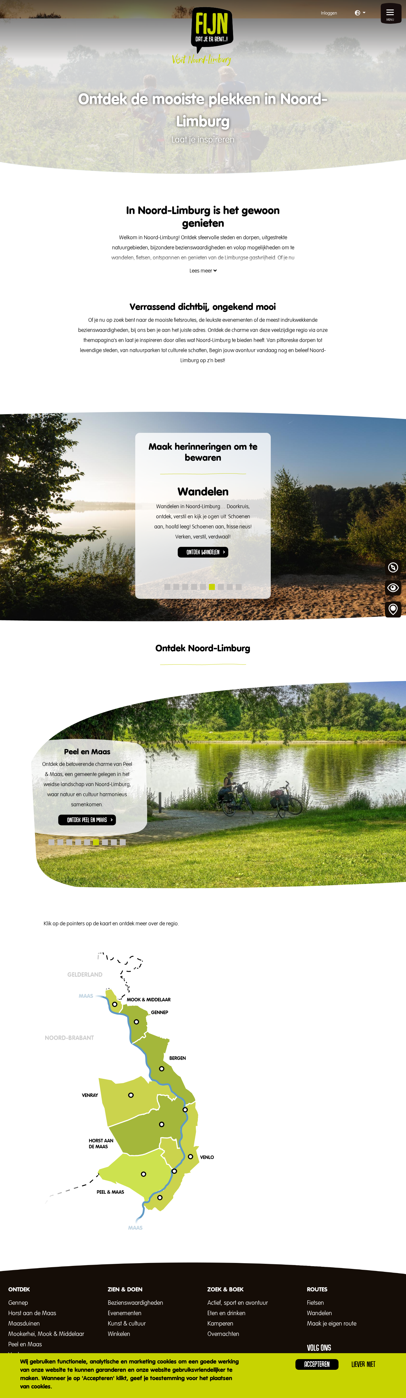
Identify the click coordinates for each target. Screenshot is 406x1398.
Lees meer (201, 271)
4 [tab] (194, 587)
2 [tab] (176, 587)
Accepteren (317, 1364)
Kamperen (220, 1324)
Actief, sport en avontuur (237, 1303)
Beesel (221, 1174)
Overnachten (223, 1334)
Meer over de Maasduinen (244, 1168)
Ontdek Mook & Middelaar (244, 1163)
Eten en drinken (226, 1313)
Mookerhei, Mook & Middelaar (46, 1334)
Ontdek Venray (87, 810)
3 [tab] (185, 587)
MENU (390, 19)
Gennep (18, 1303)
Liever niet (363, 1364)
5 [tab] (203, 587)
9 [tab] (239, 587)
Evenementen (124, 1313)
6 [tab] (212, 587)
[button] (360, 13)
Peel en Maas (25, 1345)
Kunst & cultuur (127, 1324)
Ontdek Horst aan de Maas (245, 1175)
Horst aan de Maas (32, 1313)
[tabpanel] (203, 523)
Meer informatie (233, 1165)
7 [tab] (221, 587)
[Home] (202, 36)
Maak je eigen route (331, 1324)
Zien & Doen (393, 588)
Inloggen (329, 13)
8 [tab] (230, 587)
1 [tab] (167, 587)
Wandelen (319, 1313)
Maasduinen (24, 1324)
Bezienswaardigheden (135, 1303)
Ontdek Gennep (230, 1166)
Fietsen (315, 1303)
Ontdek (393, 567)
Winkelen (119, 1334)
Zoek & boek (393, 609)
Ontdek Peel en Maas (238, 1168)
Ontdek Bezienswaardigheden (203, 546)
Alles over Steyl (233, 1173)
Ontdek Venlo (229, 1172)
